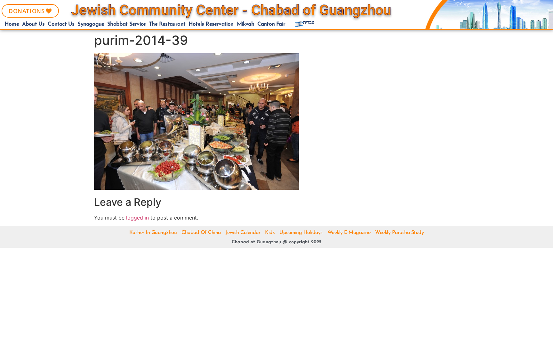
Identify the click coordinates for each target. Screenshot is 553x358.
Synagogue (90, 24)
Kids (270, 232)
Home (11, 24)
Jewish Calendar (243, 232)
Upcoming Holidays (301, 232)
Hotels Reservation (211, 24)
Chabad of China (201, 232)
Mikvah (245, 24)
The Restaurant (167, 24)
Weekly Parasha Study (399, 232)
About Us (33, 24)
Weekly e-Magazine (349, 232)
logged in (137, 217)
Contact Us (61, 24)
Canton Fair (271, 24)
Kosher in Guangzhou (153, 232)
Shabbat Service (126, 24)
